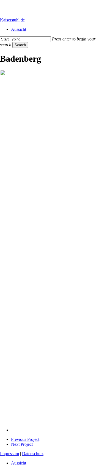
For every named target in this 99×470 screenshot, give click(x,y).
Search (20, 45)
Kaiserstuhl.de (12, 20)
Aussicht (18, 463)
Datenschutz (32, 453)
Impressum (9, 453)
